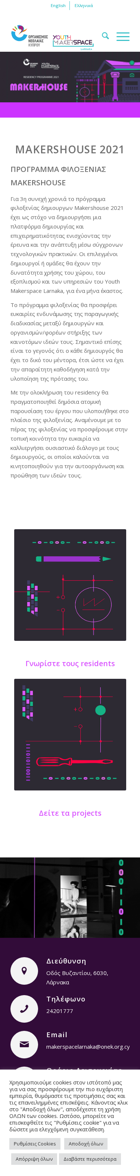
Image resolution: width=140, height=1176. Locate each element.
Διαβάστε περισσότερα (89, 1159)
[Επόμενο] (123, 892)
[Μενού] (119, 37)
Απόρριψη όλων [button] (34, 1159)
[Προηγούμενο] (17, 892)
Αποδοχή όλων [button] (86, 1143)
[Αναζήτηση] (101, 37)
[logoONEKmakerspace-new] (58, 37)
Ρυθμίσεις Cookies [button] (35, 1143)
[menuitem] (58, 5)
